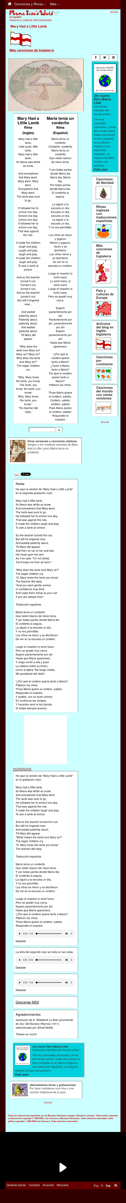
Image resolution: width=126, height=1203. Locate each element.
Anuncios (48, 1185)
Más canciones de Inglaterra (32, 50)
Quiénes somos (16, 1185)
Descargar (21, 940)
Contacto (34, 1185)
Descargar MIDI (27, 1002)
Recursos (62, 1185)
